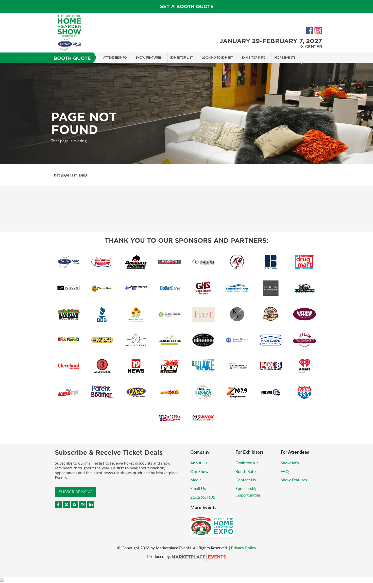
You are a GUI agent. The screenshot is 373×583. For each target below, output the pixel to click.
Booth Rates (246, 472)
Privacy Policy (243, 548)
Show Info (290, 463)
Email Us (198, 489)
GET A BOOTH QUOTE (186, 6)
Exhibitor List (181, 57)
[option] (186, 113)
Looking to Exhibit (217, 57)
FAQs (286, 472)
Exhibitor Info (253, 57)
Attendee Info (115, 57)
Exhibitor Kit (246, 463)
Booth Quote (72, 58)
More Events (284, 57)
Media (195, 480)
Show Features (148, 57)
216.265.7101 (202, 497)
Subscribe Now (75, 492)
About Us (198, 463)
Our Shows (200, 472)
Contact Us (245, 480)
